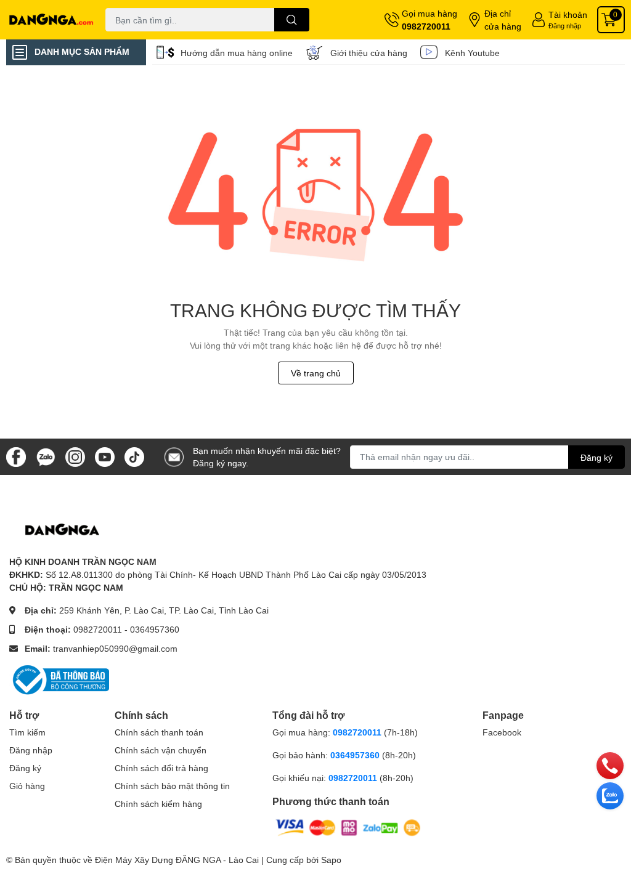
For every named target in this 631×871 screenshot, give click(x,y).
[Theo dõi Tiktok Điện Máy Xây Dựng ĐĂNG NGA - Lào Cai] (134, 455)
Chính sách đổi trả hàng (161, 768)
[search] (291, 19)
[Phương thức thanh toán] (348, 827)
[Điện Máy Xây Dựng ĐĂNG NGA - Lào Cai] (52, 20)
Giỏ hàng (27, 785)
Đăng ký (596, 457)
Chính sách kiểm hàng (158, 803)
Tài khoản (567, 14)
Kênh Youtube (472, 52)
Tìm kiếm (27, 732)
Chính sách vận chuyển (160, 750)
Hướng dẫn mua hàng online (237, 52)
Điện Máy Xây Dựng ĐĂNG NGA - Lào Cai (177, 859)
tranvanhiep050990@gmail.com (115, 648)
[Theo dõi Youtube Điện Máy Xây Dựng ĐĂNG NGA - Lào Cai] (105, 455)
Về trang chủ (316, 373)
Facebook (501, 732)
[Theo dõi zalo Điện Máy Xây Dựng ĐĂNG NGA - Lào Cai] (45, 455)
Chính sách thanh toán (159, 732)
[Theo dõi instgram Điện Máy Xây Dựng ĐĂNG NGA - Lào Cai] (75, 455)
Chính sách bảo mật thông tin (172, 785)
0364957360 (154, 629)
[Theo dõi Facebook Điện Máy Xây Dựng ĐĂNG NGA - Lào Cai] (16, 455)
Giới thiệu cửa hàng (368, 52)
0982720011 (426, 26)
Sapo (331, 859)
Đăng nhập (564, 26)
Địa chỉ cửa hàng (502, 19)
